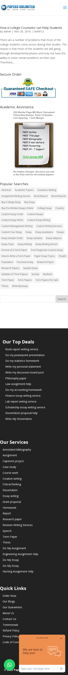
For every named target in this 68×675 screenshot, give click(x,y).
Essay (29, 232)
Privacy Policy (11, 636)
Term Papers (25, 280)
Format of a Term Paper (14, 250)
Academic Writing (46, 190)
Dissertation (10, 490)
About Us (8, 613)
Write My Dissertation (18, 419)
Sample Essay (30, 268)
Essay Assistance (44, 232)
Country (59, 208)
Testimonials (10, 625)
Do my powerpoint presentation (25, 355)
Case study (9, 467)
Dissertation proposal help (21, 413)
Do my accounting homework (23, 390)
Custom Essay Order (12, 214)
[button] (9, 664)
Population (7, 262)
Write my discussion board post (24, 372)
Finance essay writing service (23, 395)
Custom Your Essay (12, 232)
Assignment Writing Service (16, 196)
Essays (60, 232)
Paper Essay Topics (44, 256)
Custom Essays (35, 214)
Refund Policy (11, 630)
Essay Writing (25, 244)
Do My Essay (11, 560)
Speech (7, 531)
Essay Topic (8, 244)
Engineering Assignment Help (20, 554)
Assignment (10, 455)
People (62, 256)
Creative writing (12, 478)
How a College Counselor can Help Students (31, 28)
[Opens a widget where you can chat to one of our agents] (42, 653)
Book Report (41, 196)
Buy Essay (29, 202)
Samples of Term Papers (15, 274)
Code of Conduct (13, 642)
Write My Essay (20, 286)
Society (35, 274)
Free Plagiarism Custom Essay (47, 250)
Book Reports (58, 196)
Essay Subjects (53, 238)
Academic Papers (24, 190)
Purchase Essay (25, 262)
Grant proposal (12, 502)
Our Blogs (9, 601)
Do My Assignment (14, 548)
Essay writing (11, 496)
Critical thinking (12, 484)
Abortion (6, 190)
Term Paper (8, 280)
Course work (10, 473)
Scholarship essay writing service (25, 407)
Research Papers (10, 268)
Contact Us (9, 619)
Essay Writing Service (47, 244)
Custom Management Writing (17, 226)
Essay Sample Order (12, 238)
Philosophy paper (15, 378)
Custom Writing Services (49, 226)
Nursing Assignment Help (18, 571)
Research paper (12, 519)
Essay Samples (34, 238)
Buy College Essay (11, 202)
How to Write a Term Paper (16, 256)
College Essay (44, 208)
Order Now (9, 595)
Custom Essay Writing (38, 220)
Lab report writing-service (20, 401)
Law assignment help (18, 384)
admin (7, 31)
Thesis (5, 286)
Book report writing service (21, 349)
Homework (9, 507)
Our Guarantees (12, 607)
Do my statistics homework (22, 360)
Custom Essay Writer (12, 220)
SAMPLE (39, 31)
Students (47, 274)
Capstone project (13, 461)
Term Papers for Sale (47, 280)
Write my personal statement (23, 366)
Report (7, 513)
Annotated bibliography (17, 449)
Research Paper (45, 262)
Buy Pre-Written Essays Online (17, 208)
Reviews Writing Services (18, 525)
